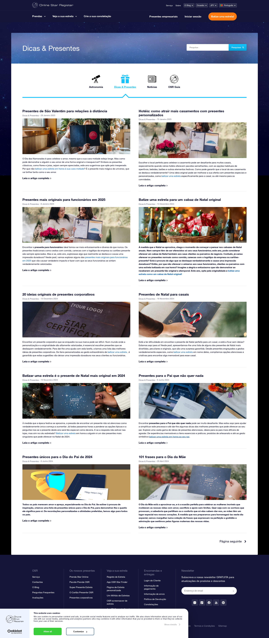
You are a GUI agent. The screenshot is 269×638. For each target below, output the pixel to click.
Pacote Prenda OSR (79, 582)
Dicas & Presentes (30, 115)
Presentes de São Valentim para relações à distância (64, 111)
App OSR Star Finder (117, 582)
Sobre (178, 5)
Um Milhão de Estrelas (118, 595)
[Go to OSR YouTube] (216, 602)
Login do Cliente (152, 580)
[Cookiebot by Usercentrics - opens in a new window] (15, 632)
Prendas (37, 16)
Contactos (37, 582)
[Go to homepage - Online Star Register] (52, 5)
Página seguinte (231, 541)
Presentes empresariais (163, 16)
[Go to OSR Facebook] (209, 602)
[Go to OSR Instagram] (195, 602)
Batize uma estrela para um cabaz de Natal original (180, 200)
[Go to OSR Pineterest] (223, 602)
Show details (170, 624)
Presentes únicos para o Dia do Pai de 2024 (57, 457)
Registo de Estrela (116, 577)
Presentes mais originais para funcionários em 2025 (63, 200)
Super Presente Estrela (80, 587)
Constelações (151, 604)
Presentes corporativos (81, 597)
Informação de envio (154, 594)
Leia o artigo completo (35, 178)
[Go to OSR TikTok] (202, 602)
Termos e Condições (204, 626)
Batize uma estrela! (222, 16)
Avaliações (37, 597)
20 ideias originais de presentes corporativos (58, 294)
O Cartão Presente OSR (81, 592)
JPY (212, 5)
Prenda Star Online (78, 577)
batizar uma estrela (183, 352)
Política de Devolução (155, 599)
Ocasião (200, 5)
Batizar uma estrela (66, 433)
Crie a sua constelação (97, 16)
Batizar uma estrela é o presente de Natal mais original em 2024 (73, 376)
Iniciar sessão (193, 16)
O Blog (188, 5)
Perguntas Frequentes (43, 592)
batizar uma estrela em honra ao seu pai (169, 436)
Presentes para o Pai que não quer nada (171, 376)
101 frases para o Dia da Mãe (162, 457)
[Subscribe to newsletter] (233, 591)
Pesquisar (236, 47)
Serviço (169, 5)
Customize (78, 631)
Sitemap (222, 626)
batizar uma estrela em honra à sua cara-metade (59, 168)
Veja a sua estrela (63, 16)
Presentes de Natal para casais (164, 294)
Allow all (47, 631)
